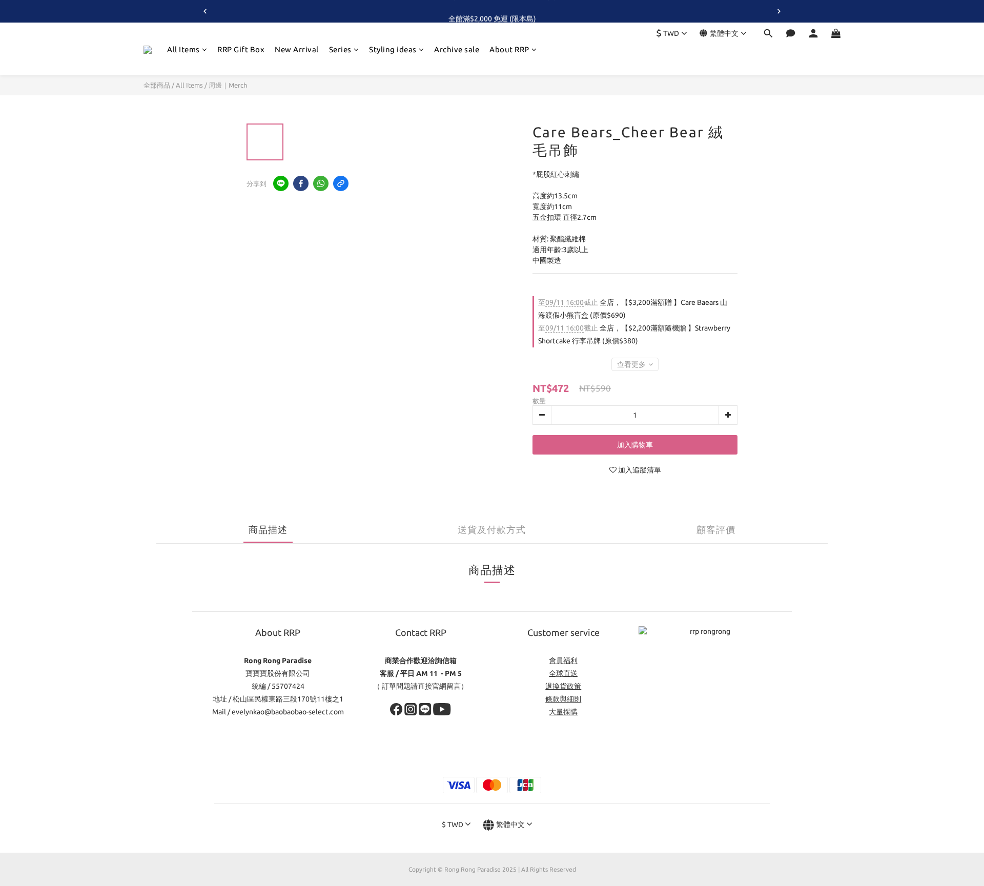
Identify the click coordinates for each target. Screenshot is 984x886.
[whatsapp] (321, 183)
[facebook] (301, 183)
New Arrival (297, 49)
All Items (183, 49)
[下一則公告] (779, 11)
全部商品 (157, 85)
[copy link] (340, 183)
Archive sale (456, 49)
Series (340, 49)
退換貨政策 (563, 686)
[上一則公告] (205, 11)
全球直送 (563, 673)
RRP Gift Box (240, 49)
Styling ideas (393, 49)
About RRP (509, 49)
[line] (281, 183)
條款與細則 (563, 699)
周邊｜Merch (228, 85)
